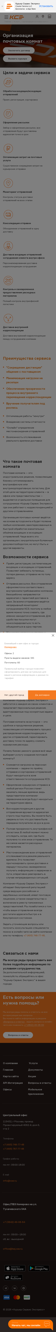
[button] (30, 1325)
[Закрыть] (2, 6)
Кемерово (10, 647)
